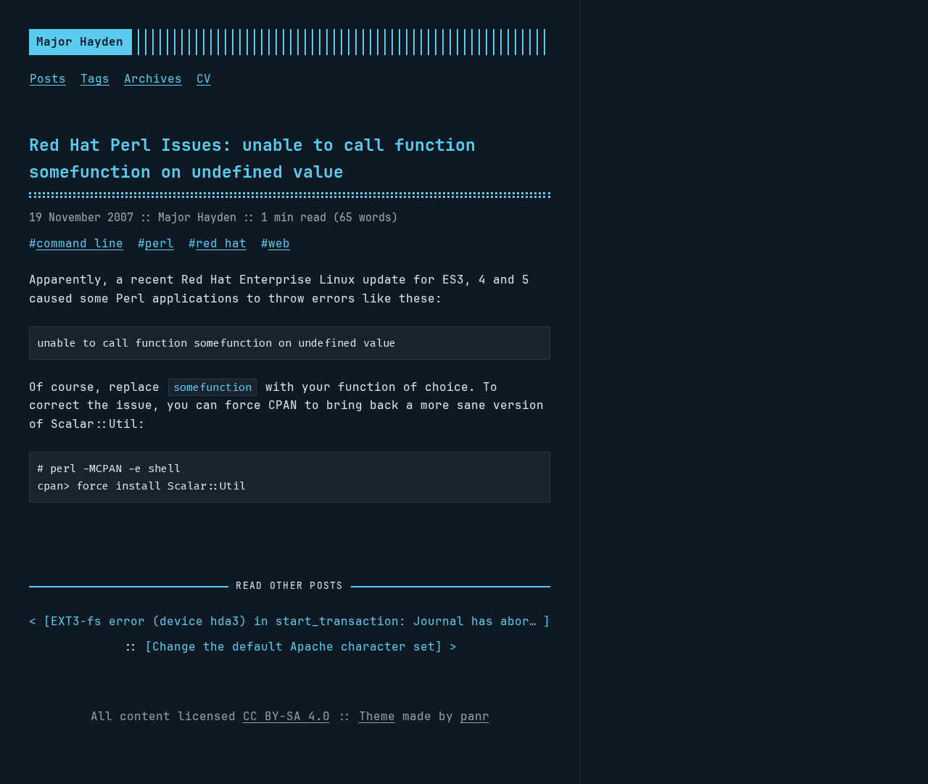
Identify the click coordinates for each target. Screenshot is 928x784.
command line (79, 243)
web (279, 243)
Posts (48, 78)
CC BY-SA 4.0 (286, 716)
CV (203, 78)
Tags (94, 78)
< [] (289, 621)
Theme (377, 716)
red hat (221, 243)
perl (159, 243)
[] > (301, 646)
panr (474, 716)
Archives (153, 78)
